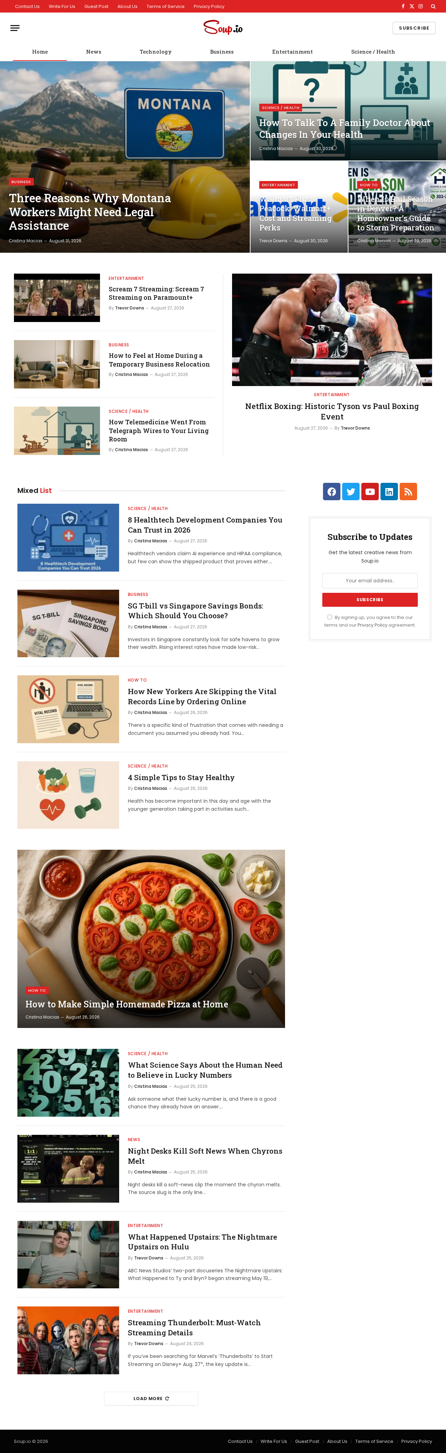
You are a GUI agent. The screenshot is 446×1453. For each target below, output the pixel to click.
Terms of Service (166, 6)
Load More (148, 1398)
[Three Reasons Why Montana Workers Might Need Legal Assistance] (125, 157)
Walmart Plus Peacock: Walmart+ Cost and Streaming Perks (295, 213)
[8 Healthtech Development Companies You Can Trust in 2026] (68, 538)
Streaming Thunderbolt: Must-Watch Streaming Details (194, 1327)
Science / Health (373, 51)
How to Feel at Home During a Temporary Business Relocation (159, 359)
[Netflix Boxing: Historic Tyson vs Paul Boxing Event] (332, 330)
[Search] (433, 6)
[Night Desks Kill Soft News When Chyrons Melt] (68, 1169)
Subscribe (414, 28)
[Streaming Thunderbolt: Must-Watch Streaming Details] (68, 1340)
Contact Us (27, 6)
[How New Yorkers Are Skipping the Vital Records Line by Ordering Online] (68, 709)
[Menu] (15, 28)
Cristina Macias (26, 241)
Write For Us (62, 6)
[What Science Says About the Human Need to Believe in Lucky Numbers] (68, 1083)
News (93, 51)
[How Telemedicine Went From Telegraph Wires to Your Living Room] (57, 431)
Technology (156, 51)
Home (40, 51)
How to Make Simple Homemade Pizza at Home (126, 1004)
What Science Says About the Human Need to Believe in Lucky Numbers (205, 1070)
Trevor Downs (273, 241)
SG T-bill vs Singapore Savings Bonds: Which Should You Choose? (195, 611)
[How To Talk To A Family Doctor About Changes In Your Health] (348, 110)
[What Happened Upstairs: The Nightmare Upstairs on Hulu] (68, 1255)
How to (369, 185)
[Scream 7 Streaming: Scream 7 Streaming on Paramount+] (57, 298)
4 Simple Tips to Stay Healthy (181, 777)
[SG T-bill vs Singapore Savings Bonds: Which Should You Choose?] (68, 624)
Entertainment (292, 51)
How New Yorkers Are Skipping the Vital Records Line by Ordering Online (202, 696)
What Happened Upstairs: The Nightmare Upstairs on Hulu (202, 1242)
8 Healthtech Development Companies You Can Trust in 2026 (205, 525)
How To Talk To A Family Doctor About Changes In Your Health (344, 128)
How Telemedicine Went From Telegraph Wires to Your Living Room (159, 430)
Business (222, 51)
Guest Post (96, 6)
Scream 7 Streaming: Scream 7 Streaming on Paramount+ (156, 293)
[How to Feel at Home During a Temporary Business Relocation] (57, 364)
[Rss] (408, 491)
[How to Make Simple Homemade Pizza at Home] (151, 939)
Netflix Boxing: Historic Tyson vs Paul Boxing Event (332, 411)
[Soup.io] (223, 28)
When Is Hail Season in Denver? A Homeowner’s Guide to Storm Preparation (396, 213)
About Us (127, 6)
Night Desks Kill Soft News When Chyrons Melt (205, 1156)
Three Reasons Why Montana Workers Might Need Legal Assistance (90, 212)
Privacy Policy (209, 6)
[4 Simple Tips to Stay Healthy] (68, 795)
